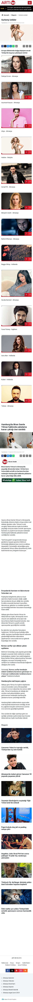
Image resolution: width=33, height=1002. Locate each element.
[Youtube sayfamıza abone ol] (16, 970)
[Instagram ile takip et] (21, 970)
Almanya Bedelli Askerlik (10, 990)
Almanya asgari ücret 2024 (11, 993)
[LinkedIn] (11, 46)
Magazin (13, 15)
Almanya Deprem (8, 987)
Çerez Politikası (22, 965)
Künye (12, 963)
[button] (24, 46)
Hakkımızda (4, 963)
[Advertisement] (16, 415)
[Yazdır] (16, 46)
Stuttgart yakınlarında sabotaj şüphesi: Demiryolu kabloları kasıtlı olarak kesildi (19, 8)
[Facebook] (2, 46)
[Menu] (29, 2)
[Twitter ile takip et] (12, 970)
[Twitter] (5, 46)
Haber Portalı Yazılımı (10, 999)
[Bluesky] (8, 46)
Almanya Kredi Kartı (9, 984)
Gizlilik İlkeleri (26, 963)
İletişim (18, 963)
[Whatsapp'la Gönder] (13, 46)
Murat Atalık (12, 462)
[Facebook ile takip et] (8, 970)
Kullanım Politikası (10, 965)
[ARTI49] (8, 2)
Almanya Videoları (8, 981)
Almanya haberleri (8, 978)
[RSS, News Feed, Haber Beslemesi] (25, 970)
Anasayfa (6, 15)
